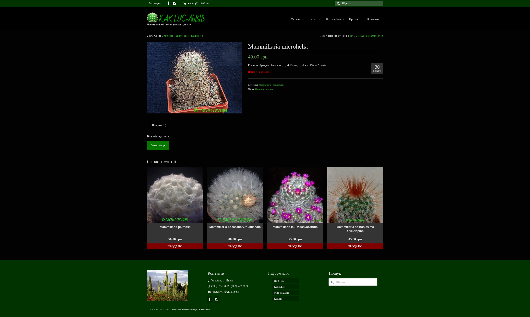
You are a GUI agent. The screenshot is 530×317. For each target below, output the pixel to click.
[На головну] (167, 285)
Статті (311, 19)
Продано (174, 246)
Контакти (373, 19)
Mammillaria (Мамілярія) (366, 36)
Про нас (354, 19)
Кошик (278, 298)
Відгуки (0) (159, 125)
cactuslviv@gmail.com (225, 291)
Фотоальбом (331, 19)
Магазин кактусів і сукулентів (182, 36)
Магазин (294, 19)
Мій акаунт (154, 3)
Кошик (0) (198, 3)
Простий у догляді (264, 89)
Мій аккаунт (281, 292)
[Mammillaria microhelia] (194, 77)
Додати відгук (158, 145)
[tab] (159, 125)
